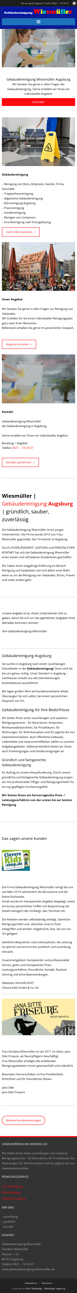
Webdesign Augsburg (54, 1288)
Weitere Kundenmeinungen (23, 1120)
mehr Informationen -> (21, 232)
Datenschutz (31, 1283)
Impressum (46, 1283)
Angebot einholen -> (19, 344)
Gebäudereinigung (37, 503)
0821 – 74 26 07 (22, 448)
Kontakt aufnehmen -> (20, 462)
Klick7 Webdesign (33, 1288)
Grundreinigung (12, 1186)
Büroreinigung (11, 1192)
